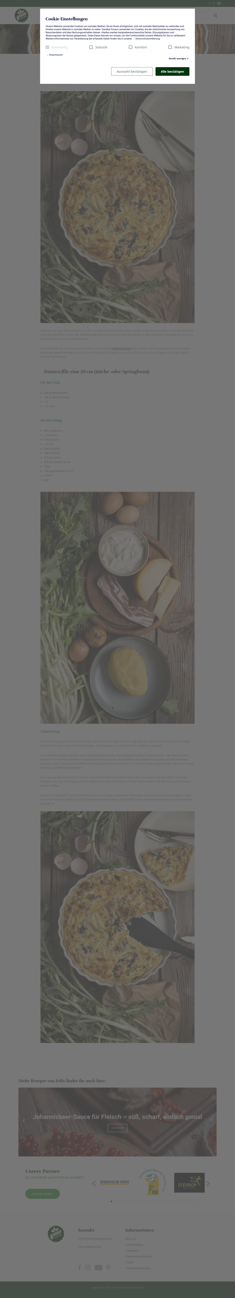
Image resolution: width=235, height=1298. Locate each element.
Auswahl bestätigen (132, 71)
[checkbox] (47, 47)
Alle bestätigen (172, 71)
